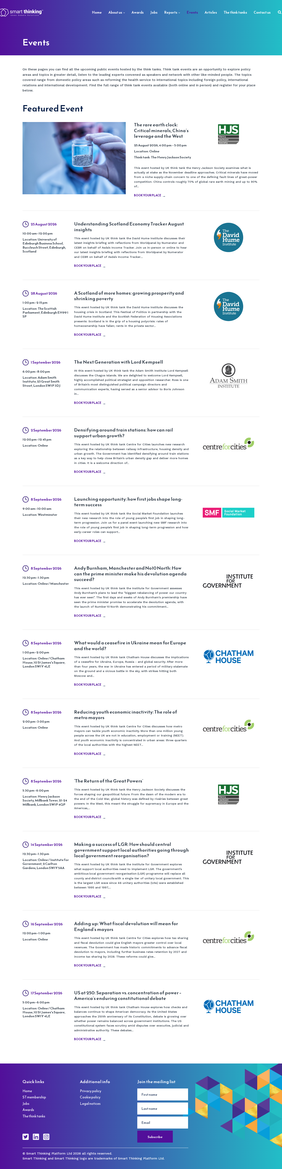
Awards (138, 12)
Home (97, 12)
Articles (211, 12)
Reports (170, 12)
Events (192, 12)
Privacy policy (90, 1091)
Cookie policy (90, 1097)
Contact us (262, 12)
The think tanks (235, 12)
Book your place (147, 195)
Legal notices (90, 1103)
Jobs (154, 12)
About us (115, 12)
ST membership (34, 1097)
